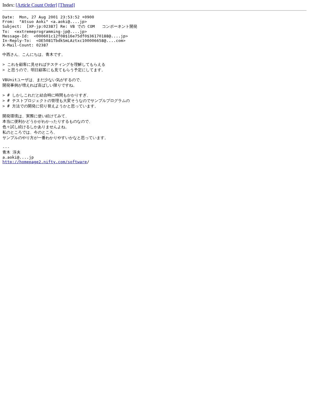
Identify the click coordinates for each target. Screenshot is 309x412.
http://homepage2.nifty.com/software (44, 162)
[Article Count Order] (36, 5)
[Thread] (66, 5)
